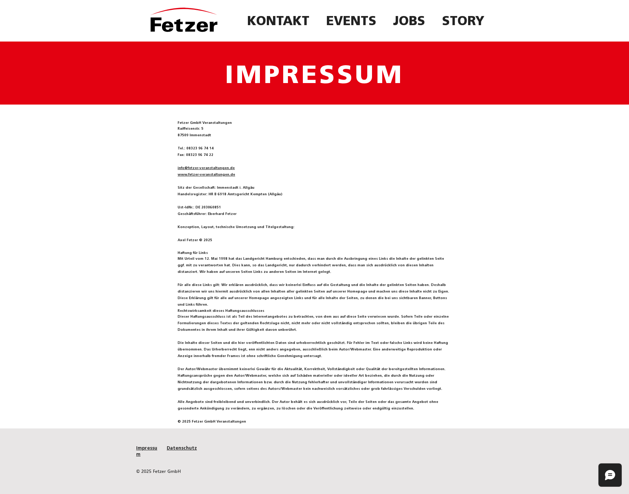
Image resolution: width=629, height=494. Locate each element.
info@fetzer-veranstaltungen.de (206, 168)
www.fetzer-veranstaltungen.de (206, 174)
